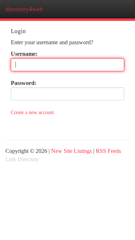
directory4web (24, 9)
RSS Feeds (108, 151)
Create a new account (32, 112)
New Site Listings (71, 151)
